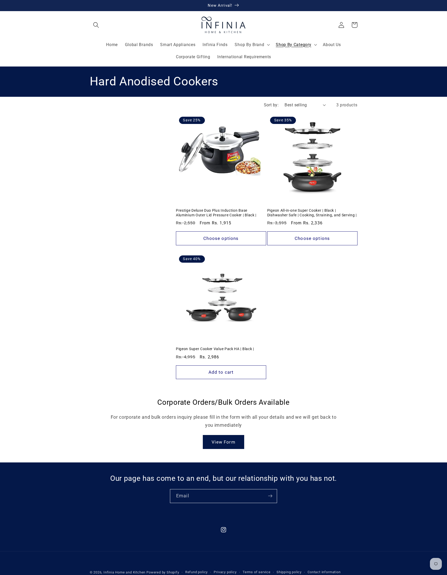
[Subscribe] (270, 496)
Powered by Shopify (162, 572)
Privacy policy (225, 572)
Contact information (324, 572)
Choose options (221, 238)
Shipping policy (289, 572)
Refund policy (196, 572)
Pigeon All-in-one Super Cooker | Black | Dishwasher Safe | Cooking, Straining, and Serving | (312, 212)
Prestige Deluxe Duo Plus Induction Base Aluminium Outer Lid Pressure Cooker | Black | (216, 212)
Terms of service (257, 572)
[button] (96, 25)
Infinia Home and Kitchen (124, 572)
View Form (223, 442)
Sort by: (271, 104)
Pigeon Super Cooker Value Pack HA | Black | (215, 349)
